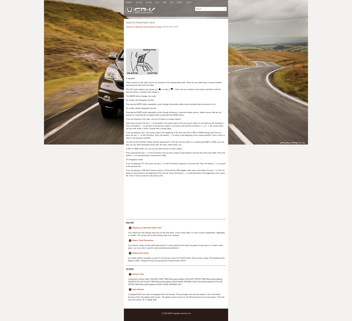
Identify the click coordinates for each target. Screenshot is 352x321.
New (164, 2)
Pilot (157, 2)
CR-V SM (148, 2)
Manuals (129, 2)
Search (188, 2)
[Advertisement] (176, 39)
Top (171, 2)
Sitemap (179, 2)
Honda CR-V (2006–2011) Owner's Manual (140, 27)
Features (159, 27)
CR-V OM (139, 2)
